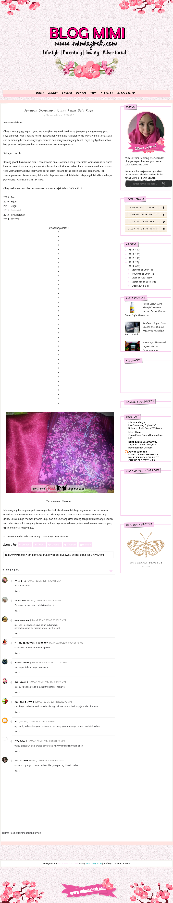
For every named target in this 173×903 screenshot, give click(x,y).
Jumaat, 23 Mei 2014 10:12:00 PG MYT (47, 682)
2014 (132, 266)
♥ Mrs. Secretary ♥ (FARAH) (31, 643)
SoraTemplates (94, 863)
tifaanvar (21, 741)
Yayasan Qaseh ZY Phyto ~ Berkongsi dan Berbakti (142, 446)
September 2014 (141, 281)
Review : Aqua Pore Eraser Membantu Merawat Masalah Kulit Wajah (145, 329)
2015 (132, 262)
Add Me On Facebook (140, 214)
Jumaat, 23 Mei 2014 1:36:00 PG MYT (45, 580)
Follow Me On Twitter (140, 222)
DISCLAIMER (126, 93)
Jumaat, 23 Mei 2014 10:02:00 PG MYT (48, 662)
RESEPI (81, 93)
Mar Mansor (22, 620)
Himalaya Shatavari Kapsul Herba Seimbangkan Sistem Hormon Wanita (145, 348)
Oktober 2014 (139, 277)
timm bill (20, 581)
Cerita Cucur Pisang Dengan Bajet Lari (145, 436)
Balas (17, 591)
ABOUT (53, 93)
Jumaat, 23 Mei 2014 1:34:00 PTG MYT (46, 741)
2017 (132, 254)
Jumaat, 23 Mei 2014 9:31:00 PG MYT (66, 642)
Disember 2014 (140, 269)
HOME (40, 93)
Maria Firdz (22, 662)
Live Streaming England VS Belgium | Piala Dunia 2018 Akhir (145, 427)
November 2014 (141, 273)
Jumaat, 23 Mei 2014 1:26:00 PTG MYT (38, 721)
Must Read (134, 432)
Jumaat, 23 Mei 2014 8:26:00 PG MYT (48, 620)
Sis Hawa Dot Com (68, 863)
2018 (132, 250)
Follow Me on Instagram (142, 229)
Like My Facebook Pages (141, 207)
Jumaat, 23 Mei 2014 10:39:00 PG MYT (53, 701)
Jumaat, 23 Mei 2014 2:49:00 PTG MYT (47, 760)
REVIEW (67, 93)
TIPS (93, 93)
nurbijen (20, 600)
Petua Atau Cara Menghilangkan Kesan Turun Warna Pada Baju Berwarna (145, 309)
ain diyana (21, 682)
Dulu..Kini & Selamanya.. (142, 441)
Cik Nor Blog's (136, 422)
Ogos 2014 (137, 285)
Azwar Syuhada (137, 451)
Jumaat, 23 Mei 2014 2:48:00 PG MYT (45, 600)
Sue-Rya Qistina (24, 702)
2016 (132, 258)
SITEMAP (107, 93)
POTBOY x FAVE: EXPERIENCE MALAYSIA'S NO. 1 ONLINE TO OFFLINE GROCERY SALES (143, 457)
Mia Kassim (21, 760)
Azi (17, 721)
